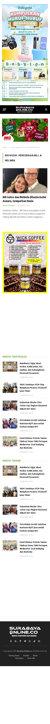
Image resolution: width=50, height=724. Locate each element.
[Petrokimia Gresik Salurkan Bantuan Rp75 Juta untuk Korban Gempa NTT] (10, 423)
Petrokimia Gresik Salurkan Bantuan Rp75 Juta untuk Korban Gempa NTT (33, 423)
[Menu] (4, 110)
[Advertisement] (25, 324)
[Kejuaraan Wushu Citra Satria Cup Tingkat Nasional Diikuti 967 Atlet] (10, 406)
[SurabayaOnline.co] (25, 109)
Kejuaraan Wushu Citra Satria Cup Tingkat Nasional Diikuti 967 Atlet (33, 405)
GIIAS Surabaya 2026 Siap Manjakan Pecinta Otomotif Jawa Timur (33, 387)
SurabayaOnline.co (24, 651)
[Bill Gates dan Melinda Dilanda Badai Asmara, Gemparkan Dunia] (25, 180)
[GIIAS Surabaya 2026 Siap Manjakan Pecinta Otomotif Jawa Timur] (10, 388)
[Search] (46, 110)
